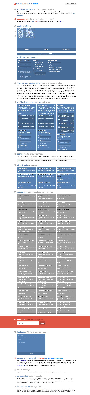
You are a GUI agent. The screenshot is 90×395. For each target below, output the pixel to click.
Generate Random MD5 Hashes (45, 168)
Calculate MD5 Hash (22, 168)
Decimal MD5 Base (39, 66)
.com (35, 21)
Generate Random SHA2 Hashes (45, 174)
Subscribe (42, 323)
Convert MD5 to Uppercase (55, 69)
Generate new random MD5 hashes (46, 54)
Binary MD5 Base (39, 62)
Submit (31, 353)
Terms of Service (39, 388)
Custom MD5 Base (39, 70)
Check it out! (61, 21)
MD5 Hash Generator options (27, 57)
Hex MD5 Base (38, 68)
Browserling (23, 360)
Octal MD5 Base (38, 64)
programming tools (21, 365)
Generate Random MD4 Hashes (64, 168)
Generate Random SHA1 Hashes (25, 174)
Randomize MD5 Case (54, 71)
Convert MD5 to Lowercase (55, 67)
